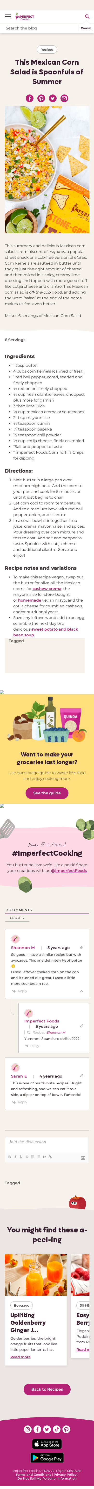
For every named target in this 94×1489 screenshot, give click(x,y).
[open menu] (9, 16)
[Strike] (27, 1157)
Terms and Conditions (33, 1474)
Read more (20, 1357)
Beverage (21, 1305)
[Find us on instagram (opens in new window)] (28, 1429)
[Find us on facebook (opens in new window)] (37, 1429)
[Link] (50, 1157)
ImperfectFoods (71, 870)
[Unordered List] (38, 1157)
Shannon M (56, 1032)
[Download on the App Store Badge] (47, 1444)
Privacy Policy (65, 1474)
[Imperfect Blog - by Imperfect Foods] (24, 16)
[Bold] (9, 1157)
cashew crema (47, 588)
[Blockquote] (44, 1157)
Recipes (47, 49)
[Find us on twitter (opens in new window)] (47, 1429)
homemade (29, 600)
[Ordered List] (32, 1157)
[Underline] (21, 1157)
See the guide (47, 793)
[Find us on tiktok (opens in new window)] (56, 1429)
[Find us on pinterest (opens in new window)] (66, 1429)
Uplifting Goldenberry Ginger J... (28, 1323)
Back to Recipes (47, 1389)
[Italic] (15, 1157)
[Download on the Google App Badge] (47, 1458)
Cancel (86, 28)
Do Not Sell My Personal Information (47, 1478)
